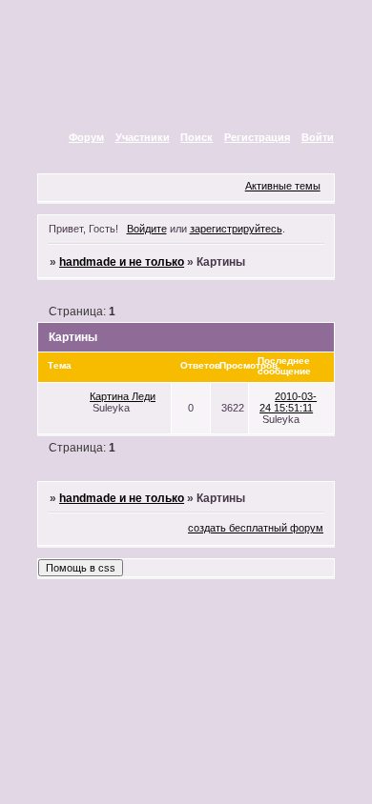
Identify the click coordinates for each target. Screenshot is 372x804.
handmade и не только (121, 262)
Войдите (147, 228)
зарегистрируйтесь (236, 228)
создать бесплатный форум (255, 527)
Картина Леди (122, 396)
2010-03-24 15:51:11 (288, 402)
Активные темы (282, 185)
